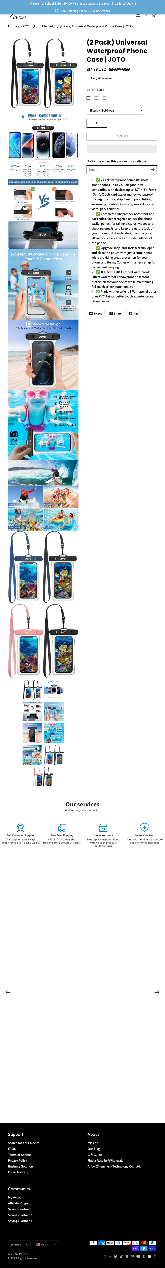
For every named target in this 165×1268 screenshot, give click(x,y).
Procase (24, 1254)
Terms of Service (19, 1155)
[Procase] (18, 16)
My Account (16, 1197)
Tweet (98, 313)
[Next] (157, 992)
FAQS (12, 1149)
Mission (93, 1143)
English (16, 1244)
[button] (122, 149)
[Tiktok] (121, 1256)
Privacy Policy (17, 1160)
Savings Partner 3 (20, 1221)
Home (12, 26)
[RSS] (155, 1256)
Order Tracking (18, 1172)
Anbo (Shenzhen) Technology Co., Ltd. (114, 1166)
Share (118, 313)
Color (95, 90)
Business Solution (20, 1166)
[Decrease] (90, 123)
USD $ (45, 1244)
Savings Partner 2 (20, 1215)
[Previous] (8, 992)
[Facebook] (110, 1256)
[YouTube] (138, 1256)
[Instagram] (104, 1256)
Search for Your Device (23, 1143)
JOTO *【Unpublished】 (39, 26)
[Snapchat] (127, 1256)
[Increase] (104, 123)
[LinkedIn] (149, 1256)
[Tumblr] (144, 1256)
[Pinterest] (132, 1256)
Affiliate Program (19, 1203)
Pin (136, 313)
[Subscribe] (152, 169)
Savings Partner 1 (20, 1209)
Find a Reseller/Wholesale (105, 1160)
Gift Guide (95, 1155)
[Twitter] (116, 1256)
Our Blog (94, 1149)
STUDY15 (129, 3)
